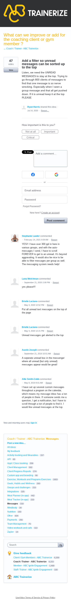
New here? (45, 212)
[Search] (61, 545)
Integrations (13, 491)
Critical (33, 137)
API (9, 459)
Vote (11, 70)
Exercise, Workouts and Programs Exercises (29, 479)
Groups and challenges (18, 487)
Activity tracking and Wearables (22, 455)
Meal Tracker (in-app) (18, 499)
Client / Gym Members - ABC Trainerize (33, 557)
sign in (33, 423)
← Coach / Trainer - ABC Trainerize (21, 48)
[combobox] (33, 545)
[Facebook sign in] (33, 174)
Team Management (16, 524)
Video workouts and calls (19, 528)
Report (54, 240)
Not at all (32, 131)
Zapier (10, 532)
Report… (45, 110)
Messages (52, 438)
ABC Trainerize (22, 576)
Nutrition (11, 511)
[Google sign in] (56, 174)
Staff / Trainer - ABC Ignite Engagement (33, 569)
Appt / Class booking (17, 463)
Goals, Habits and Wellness (21, 483)
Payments (12, 520)
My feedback (13, 451)
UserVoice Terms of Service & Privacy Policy (35, 597)
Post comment (56, 220)
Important (51, 131)
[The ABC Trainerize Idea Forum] (35, 13)
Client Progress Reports (19, 471)
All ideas (11, 447)
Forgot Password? (32, 206)
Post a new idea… (16, 443)
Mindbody (12, 507)
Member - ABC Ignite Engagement (30, 565)
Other (10, 515)
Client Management (17, 467)
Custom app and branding (20, 475)
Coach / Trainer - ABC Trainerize (26, 438)
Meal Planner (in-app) (18, 495)
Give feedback (22, 553)
